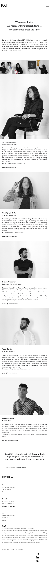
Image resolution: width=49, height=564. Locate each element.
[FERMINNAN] (4, 6)
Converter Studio (38, 454)
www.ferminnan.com (36, 459)
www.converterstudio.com (15, 459)
